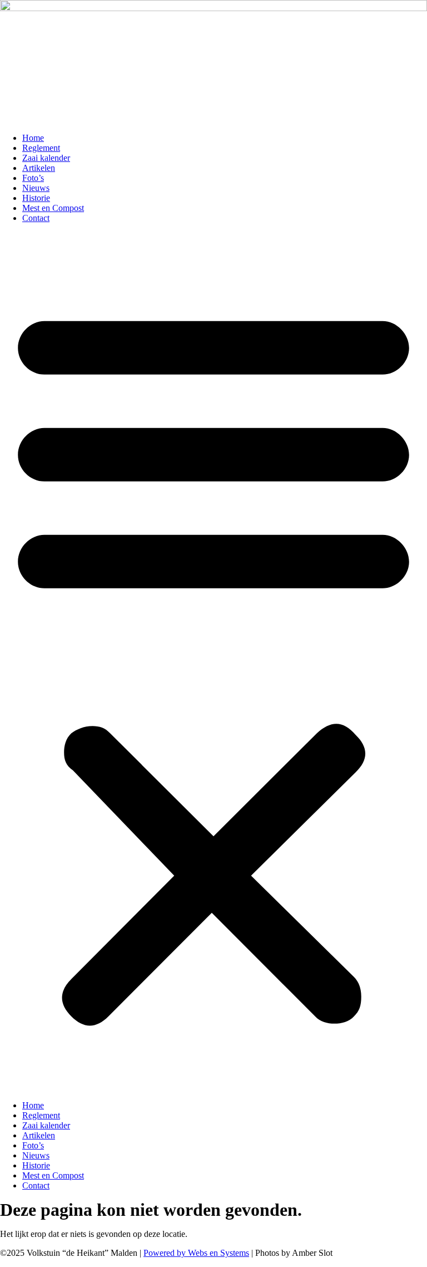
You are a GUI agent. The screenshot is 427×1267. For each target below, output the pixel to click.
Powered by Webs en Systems (196, 1253)
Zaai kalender (46, 158)
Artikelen (38, 168)
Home (33, 138)
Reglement (41, 148)
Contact (35, 218)
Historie (36, 198)
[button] (213, 662)
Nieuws (35, 188)
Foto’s (33, 178)
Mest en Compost (53, 208)
